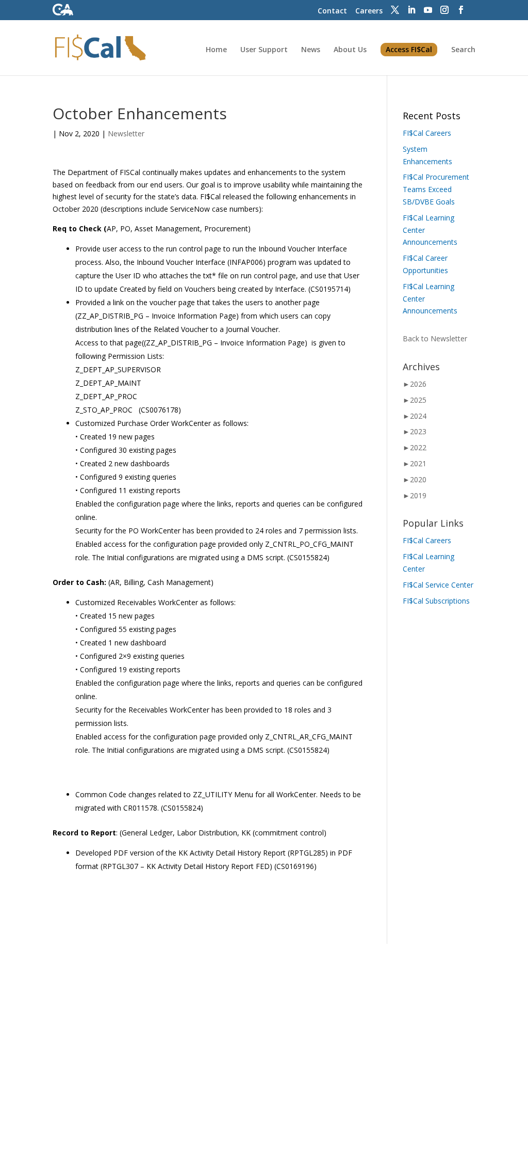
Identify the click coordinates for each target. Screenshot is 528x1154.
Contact (332, 10)
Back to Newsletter (435, 338)
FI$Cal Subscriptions (436, 601)
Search (463, 50)
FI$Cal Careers (427, 133)
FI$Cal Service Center (438, 585)
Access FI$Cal (409, 49)
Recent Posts (431, 115)
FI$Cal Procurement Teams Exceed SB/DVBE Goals (436, 189)
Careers (369, 10)
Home (216, 50)
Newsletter (126, 133)
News (310, 50)
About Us (350, 50)
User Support (264, 50)
